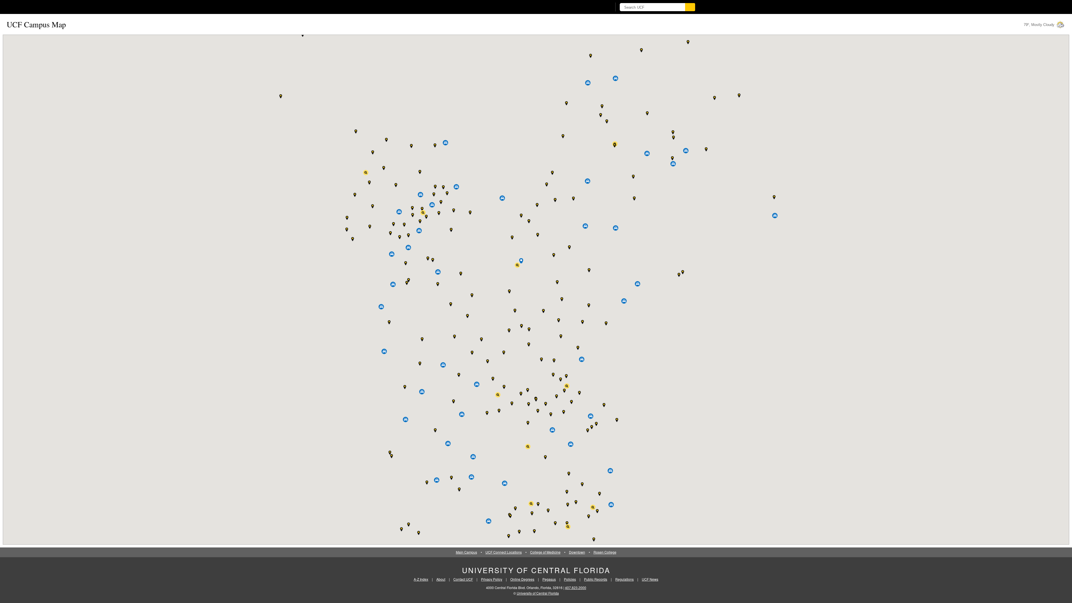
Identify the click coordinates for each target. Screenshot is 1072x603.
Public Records (595, 579)
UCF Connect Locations (503, 552)
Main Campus (466, 552)
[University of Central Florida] (422, 7)
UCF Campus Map (36, 24)
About (440, 579)
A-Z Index (421, 579)
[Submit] (690, 7)
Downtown (577, 552)
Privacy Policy (491, 579)
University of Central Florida (536, 570)
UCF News (650, 579)
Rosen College (605, 552)
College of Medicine (545, 552)
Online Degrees (522, 579)
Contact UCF (463, 579)
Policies (570, 579)
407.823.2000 (575, 587)
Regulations (624, 579)
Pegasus (549, 579)
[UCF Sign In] (593, 7)
